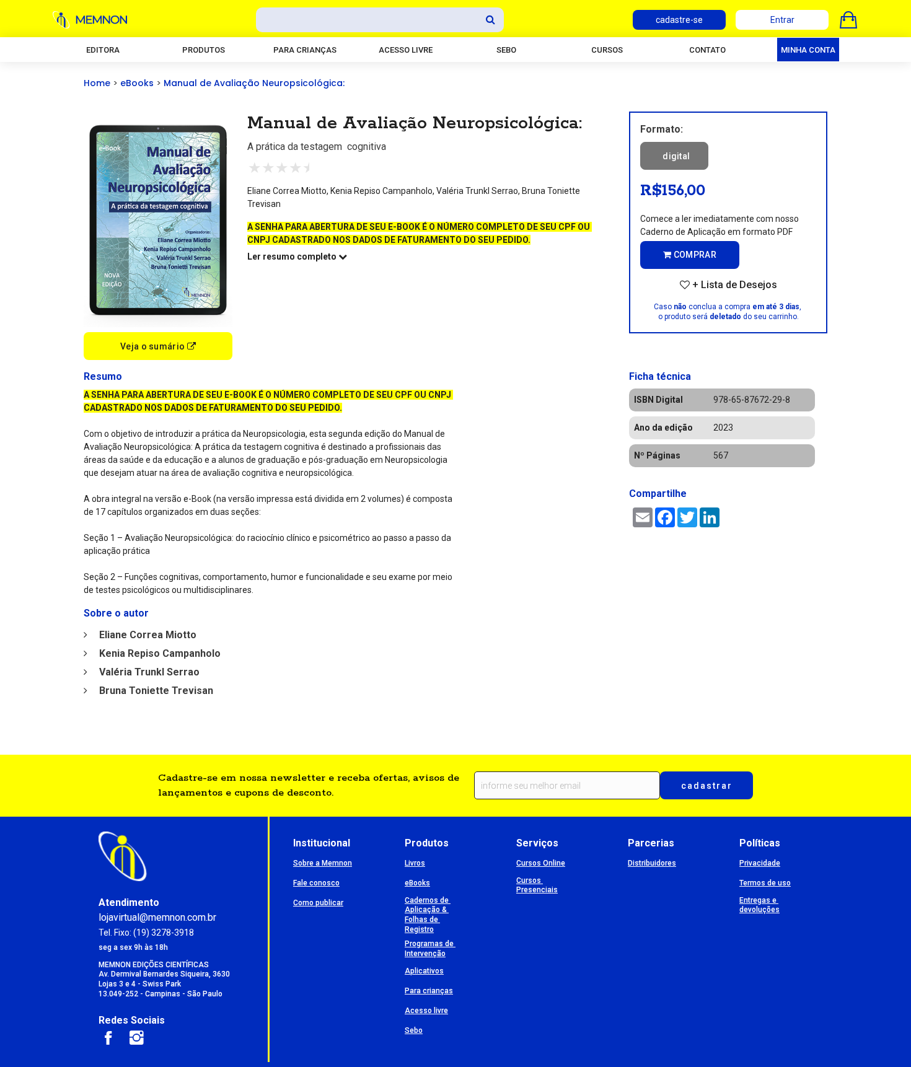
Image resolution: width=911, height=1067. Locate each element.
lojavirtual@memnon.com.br (157, 917)
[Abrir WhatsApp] (880, 1036)
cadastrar (707, 786)
